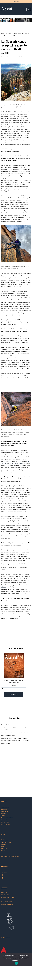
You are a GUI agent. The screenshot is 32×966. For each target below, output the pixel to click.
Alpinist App (5, 811)
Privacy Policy (5, 822)
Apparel (3, 844)
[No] (30, 959)
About (3, 815)
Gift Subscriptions (6, 842)
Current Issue (5, 807)
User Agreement (5, 824)
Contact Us (4, 820)
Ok (16, 963)
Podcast (3, 813)
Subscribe (16, 1)
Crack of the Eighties (17, 463)
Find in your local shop (10, 856)
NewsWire (8, 33)
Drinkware (4, 848)
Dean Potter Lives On (7, 724)
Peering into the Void (7, 743)
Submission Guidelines (7, 817)
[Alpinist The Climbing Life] (6, 9)
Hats (2, 846)
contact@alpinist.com (7, 904)
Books (3, 850)
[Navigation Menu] (28, 9)
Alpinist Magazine (7, 57)
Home (2, 33)
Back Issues (4, 840)
